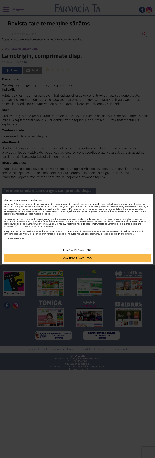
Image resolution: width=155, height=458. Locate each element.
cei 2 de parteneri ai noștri (23, 204)
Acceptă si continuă (77, 257)
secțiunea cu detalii (97, 211)
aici (22, 239)
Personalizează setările (77, 250)
